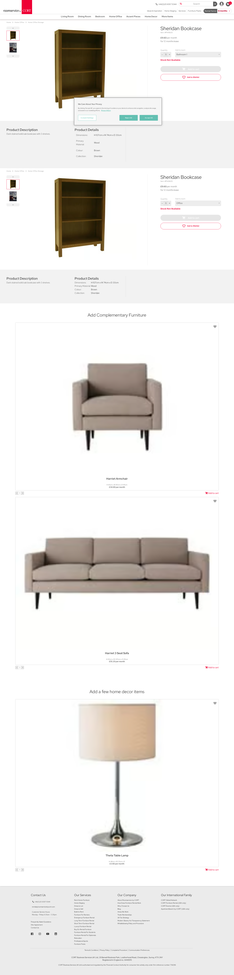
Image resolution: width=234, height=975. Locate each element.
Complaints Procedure (119, 950)
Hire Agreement (37, 925)
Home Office (19, 22)
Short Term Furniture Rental (84, 923)
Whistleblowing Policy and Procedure (131, 923)
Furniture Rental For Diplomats (85, 935)
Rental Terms (210, 11)
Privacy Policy (104, 950)
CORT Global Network (169, 900)
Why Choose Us (123, 906)
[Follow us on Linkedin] (56, 933)
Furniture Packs (79, 944)
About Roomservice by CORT (128, 900)
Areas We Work (123, 912)
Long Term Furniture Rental (84, 921)
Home (8, 22)
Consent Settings (87, 118)
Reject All (128, 118)
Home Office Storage (36, 22)
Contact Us (35, 928)
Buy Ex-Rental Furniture (82, 929)
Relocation (78, 938)
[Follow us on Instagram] (40, 933)
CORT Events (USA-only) (170, 906)
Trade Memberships (125, 915)
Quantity (164, 50)
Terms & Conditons (91, 950)
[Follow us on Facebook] (32, 933)
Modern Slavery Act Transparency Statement (134, 921)
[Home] (17, 6)
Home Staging (79, 903)
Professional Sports (81, 941)
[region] (118, 111)
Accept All (149, 118)
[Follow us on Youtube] (48, 933)
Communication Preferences (139, 950)
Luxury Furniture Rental (82, 926)
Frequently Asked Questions (41, 922)
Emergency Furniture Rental (84, 918)
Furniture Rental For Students (84, 932)
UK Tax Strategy (123, 918)
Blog (119, 909)
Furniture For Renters (82, 915)
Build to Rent (79, 912)
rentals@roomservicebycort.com (43, 907)
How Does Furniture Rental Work (129, 903)
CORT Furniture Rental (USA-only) (173, 903)
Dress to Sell (78, 909)
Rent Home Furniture (82, 900)
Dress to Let (78, 906)
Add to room (180, 50)
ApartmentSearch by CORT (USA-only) (175, 909)
